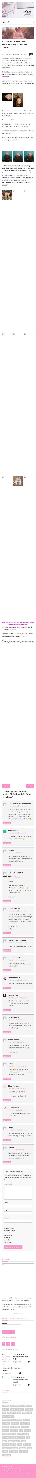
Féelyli (11, 850)
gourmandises (8, 1437)
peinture (27, 1444)
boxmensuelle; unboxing (12, 1420)
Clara (11, 1064)
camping (6, 1423)
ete (21, 1430)
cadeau (26, 1420)
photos (14, 1448)
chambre (15, 1423)
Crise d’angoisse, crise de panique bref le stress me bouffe (7, 786)
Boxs (22, 1475)
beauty (13, 1409)
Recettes (7, 1473)
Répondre (7, 823)
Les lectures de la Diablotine (20, 804)
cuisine (5, 1427)
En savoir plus (18, 1314)
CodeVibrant (24, 1469)
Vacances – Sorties (21, 1473)
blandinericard (14, 978)
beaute (5, 1409)
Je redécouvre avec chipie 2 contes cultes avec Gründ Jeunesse (31, 786)
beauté (20, 1409)
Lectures (16, 1475)
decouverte (15, 1427)
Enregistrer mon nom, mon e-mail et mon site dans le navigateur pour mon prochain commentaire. (9, 1235)
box (18, 1413)
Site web (6, 1218)
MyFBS (11, 1147)
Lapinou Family (15, 958)
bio (4, 1413)
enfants (14, 1430)
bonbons (11, 1413)
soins (5, 1451)
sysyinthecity (14, 1017)
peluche (6, 1448)
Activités (16, 1471)
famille (27, 1430)
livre (13, 1444)
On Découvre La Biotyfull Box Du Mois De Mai (20, 1379)
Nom (6, 1203)
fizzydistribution (9, 1434)
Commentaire (9, 1184)
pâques (22, 1448)
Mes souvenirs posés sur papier (11, 1369)
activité (5, 1406)
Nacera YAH (13, 995)
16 (31, 54)
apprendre (27, 1406)
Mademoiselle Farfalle (17, 940)
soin (29, 1448)
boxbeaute (27, 1413)
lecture (6, 1444)
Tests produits (11, 51)
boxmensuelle (8, 1416)
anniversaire (16, 1406)
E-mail (6, 1210)
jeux (4, 1441)
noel (19, 1444)
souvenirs (13, 1451)
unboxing (23, 1451)
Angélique (12, 1128)
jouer (11, 1441)
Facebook (13, 629)
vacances (6, 1455)
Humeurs (30, 1471)
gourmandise (23, 1434)
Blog (4, 51)
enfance (25, 1427)
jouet (17, 1441)
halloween (20, 1437)
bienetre (29, 1409)
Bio (13, 1473)
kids (23, 1441)
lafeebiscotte (14, 1108)
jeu (28, 1437)
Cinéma (31, 1473)
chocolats (25, 1423)
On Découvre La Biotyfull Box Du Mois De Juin (20, 1356)
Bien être (23, 1471)
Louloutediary (14, 909)
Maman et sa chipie (20, 54)
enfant (5, 1430)
